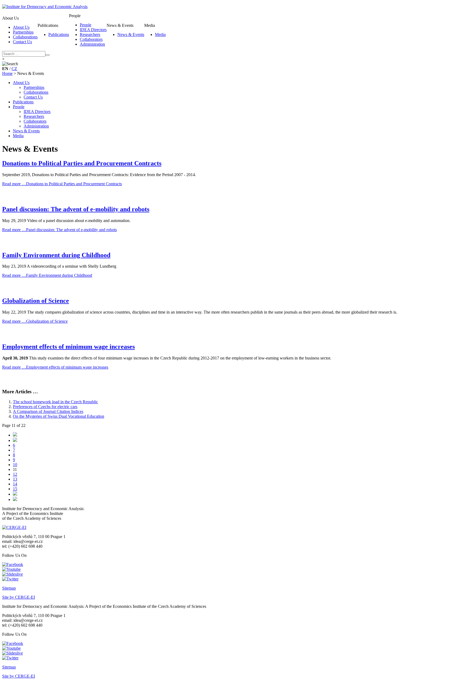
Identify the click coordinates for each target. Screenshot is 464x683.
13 (15, 479)
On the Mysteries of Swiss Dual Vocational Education (58, 416)
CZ (14, 68)
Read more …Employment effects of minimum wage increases (55, 367)
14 (15, 484)
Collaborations (25, 37)
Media (160, 34)
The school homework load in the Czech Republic (55, 401)
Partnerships (23, 32)
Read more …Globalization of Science (35, 321)
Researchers (90, 34)
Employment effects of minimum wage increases (68, 346)
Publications (58, 34)
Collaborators (91, 39)
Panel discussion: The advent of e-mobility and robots (75, 209)
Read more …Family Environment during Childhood (47, 275)
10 (15, 464)
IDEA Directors (93, 29)
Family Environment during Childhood (56, 255)
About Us (21, 27)
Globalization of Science (35, 300)
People (85, 25)
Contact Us (22, 41)
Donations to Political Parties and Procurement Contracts (81, 163)
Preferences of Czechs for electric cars (45, 406)
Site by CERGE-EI (18, 597)
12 (15, 474)
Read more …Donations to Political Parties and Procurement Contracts (62, 183)
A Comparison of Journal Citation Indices (48, 411)
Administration (92, 44)
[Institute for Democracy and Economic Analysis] (45, 6)
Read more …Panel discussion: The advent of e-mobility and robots (59, 229)
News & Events (130, 34)
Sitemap (9, 588)
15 (15, 488)
